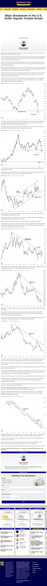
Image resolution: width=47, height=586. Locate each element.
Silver (34, 570)
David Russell (23, 542)
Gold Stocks (23, 9)
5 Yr (13, 510)
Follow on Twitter (37, 568)
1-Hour (3, 525)
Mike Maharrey (23, 534)
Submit (23, 501)
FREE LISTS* (4, 478)
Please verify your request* (6, 494)
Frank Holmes (23, 546)
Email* (3, 489)
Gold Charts (36, 566)
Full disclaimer (24, 577)
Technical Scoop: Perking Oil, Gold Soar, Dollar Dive (37, 548)
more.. (11, 525)
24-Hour (7, 525)
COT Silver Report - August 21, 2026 (37, 552)
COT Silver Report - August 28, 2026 (37, 533)
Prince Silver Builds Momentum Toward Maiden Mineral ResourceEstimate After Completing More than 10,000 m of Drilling (37, 543)
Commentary (36, 564)
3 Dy (8, 510)
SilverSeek (39, 9)
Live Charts (7, 524)
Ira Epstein (22, 539)
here (18, 448)
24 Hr (1, 510)
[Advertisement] (23, 29)
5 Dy (6, 510)
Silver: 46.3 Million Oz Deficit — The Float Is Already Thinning (37, 537)
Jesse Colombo (23, 48)
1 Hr (3, 510)
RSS (34, 572)
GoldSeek (22, 530)
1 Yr (11, 510)
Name (3, 485)
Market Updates (31, 9)
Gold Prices (15, 9)
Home (2, 12)
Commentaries (7, 9)
